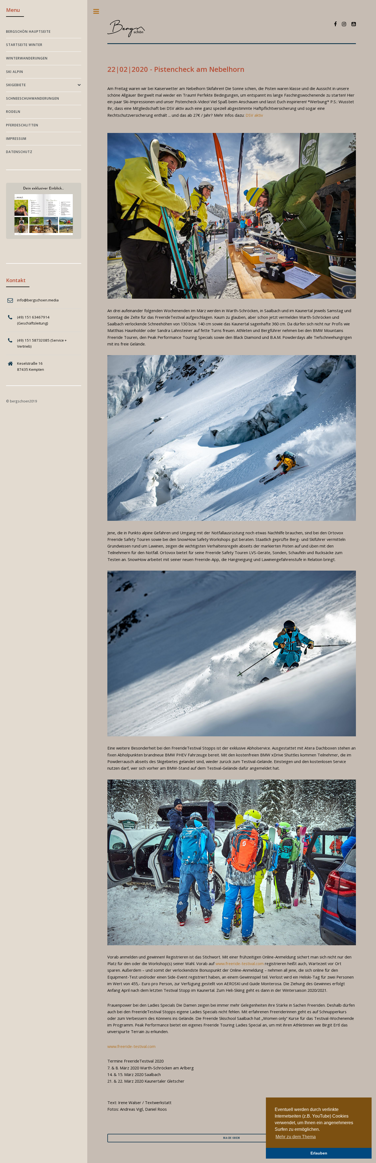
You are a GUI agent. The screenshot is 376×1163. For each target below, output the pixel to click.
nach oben (231, 1137)
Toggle (96, 11)
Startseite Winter (24, 44)
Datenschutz (19, 151)
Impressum (16, 138)
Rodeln (13, 111)
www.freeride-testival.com (240, 963)
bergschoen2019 (23, 401)
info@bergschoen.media (38, 300)
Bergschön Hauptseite (28, 31)
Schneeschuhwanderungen (32, 98)
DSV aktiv (254, 115)
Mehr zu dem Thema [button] (296, 1136)
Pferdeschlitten (22, 125)
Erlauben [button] (318, 1153)
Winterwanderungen (27, 58)
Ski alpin (14, 71)
